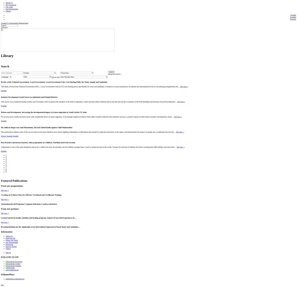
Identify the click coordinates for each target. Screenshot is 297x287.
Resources (9, 245)
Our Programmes (12, 9)
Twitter (17, 264)
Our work (9, 7)
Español (293, 17)
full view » (184, 87)
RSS (13, 268)
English (293, 15)
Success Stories (11, 247)
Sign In (8, 253)
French (3, 136)
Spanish (9, 136)
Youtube (18, 266)
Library (8, 11)
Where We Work (12, 240)
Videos (8, 249)
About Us (9, 3)
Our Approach (11, 5)
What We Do (10, 238)
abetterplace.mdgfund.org (15, 279)
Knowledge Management (19, 23)
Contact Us (5, 23)
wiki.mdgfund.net (12, 270)
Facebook (18, 262)
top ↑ (3, 285)
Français (293, 19)
